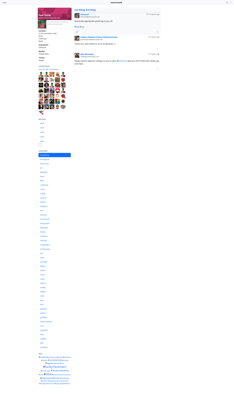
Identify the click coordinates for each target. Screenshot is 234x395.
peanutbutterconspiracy (62, 375)
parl (42, 300)
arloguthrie (52, 357)
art (41, 168)
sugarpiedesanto (55, 381)
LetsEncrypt (45, 249)
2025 (42, 128)
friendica (44, 236)
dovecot (43, 215)
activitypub (44, 159)
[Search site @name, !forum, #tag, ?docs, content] (227, 2)
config (42, 193)
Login (4, 2)
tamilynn (65, 381)
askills (60, 357)
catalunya (44, 185)
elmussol (122, 61)
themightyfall (60, 384)
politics (43, 313)
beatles (44, 360)
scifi (41, 326)
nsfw (41, 375)
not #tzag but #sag (85, 9)
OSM (42, 296)
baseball (43, 172)
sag (82, 27)
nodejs (43, 287)
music (42, 274)
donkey (65, 360)
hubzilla (43, 240)
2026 (42, 123)
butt (42, 181)
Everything (44, 155)
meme (42, 270)
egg (48, 363)
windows (43, 347)
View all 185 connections (48, 69)
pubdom (43, 317)
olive (48, 374)
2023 (42, 137)
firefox (42, 232)
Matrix (42, 266)
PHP (41, 304)
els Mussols (45, 219)
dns (41, 210)
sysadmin (44, 330)
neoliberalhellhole (60, 370)
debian (43, 202)
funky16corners (55, 367)
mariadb (43, 262)
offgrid (43, 292)
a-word (43, 357)
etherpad (44, 227)
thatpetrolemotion (47, 384)
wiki (41, 343)
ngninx (43, 283)
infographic (45, 245)
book (42, 176)
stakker (44, 381)
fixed (62, 363)
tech (42, 334)
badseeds (67, 357)
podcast (43, 309)
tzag (77, 27)
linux (42, 257)
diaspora (43, 206)
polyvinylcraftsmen (50, 378)
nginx (42, 279)
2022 (42, 141)
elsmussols (44, 223)
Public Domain (46, 321)
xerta (68, 384)
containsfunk (55, 360)
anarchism (44, 163)
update (43, 339)
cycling (43, 198)
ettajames (55, 363)
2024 (42, 132)
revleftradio (65, 378)
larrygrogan (46, 371)
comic (42, 189)
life (41, 253)
